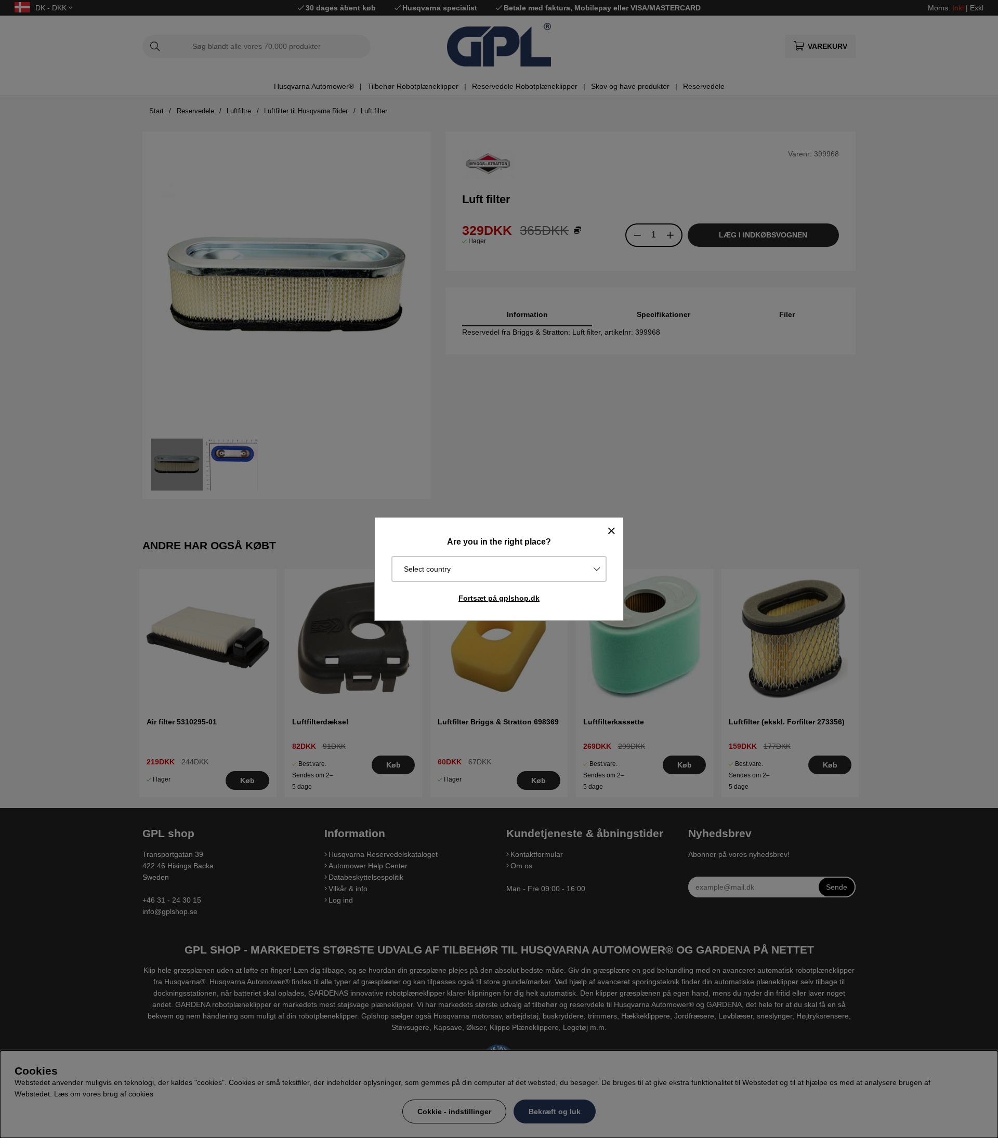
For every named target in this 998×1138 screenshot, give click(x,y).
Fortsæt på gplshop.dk (499, 598)
